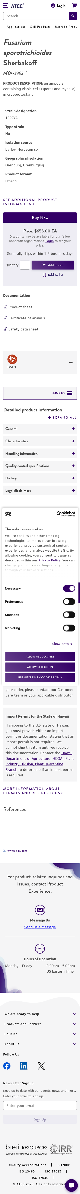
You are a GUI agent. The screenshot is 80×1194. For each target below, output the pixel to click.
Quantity (12, 265)
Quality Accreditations (27, 1165)
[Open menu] (5, 6)
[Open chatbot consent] (71, 1185)
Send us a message (40, 927)
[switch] (69, 601)
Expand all (64, 418)
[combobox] (36, 16)
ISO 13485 (27, 1171)
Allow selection (40, 667)
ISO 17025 (53, 1171)
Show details (62, 644)
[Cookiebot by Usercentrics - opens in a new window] (57, 514)
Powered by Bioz (16, 851)
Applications (16, 27)
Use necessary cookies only (40, 677)
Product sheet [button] (20, 307)
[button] (73, 16)
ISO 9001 (64, 1165)
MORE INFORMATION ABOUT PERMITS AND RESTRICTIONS (31, 790)
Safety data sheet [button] (23, 329)
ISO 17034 (40, 1178)
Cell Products (40, 27)
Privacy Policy (49, 560)
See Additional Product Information (30, 201)
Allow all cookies (40, 656)
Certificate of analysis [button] (27, 318)
